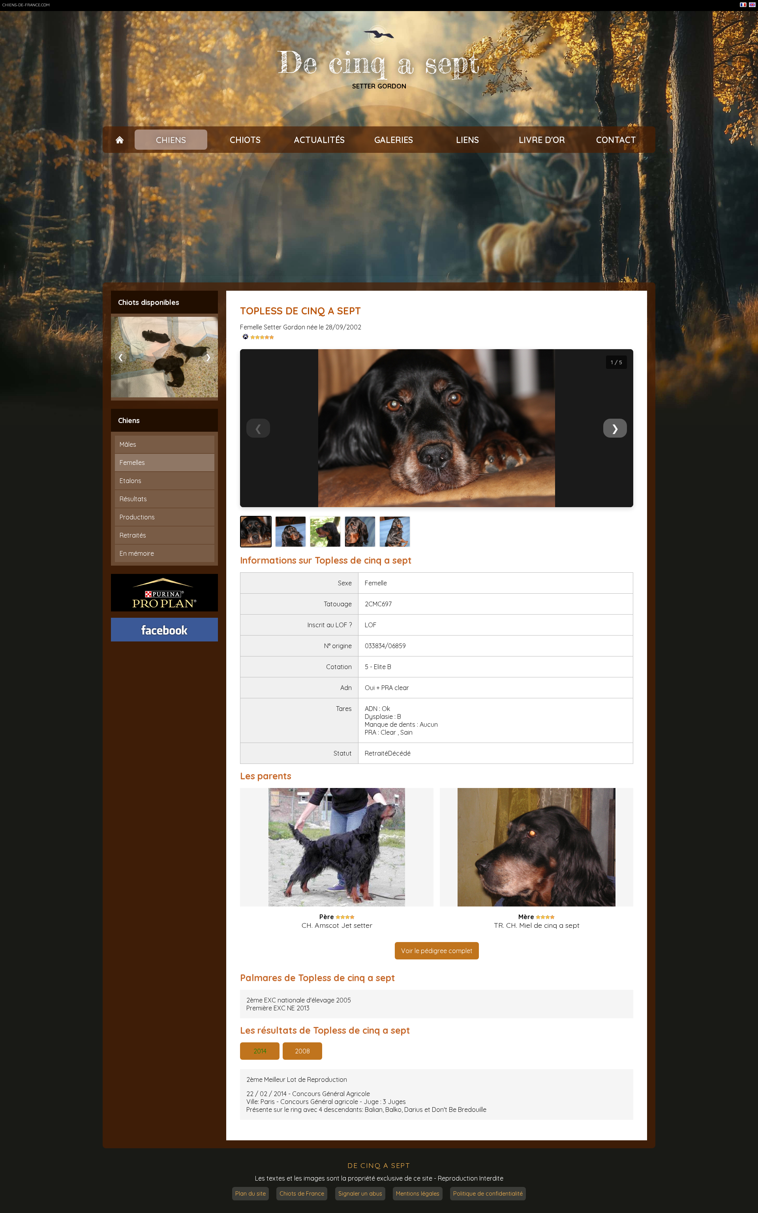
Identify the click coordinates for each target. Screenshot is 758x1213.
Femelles (132, 462)
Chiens (171, 140)
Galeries (393, 140)
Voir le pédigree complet (437, 951)
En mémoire (137, 553)
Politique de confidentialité (488, 1193)
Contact (616, 140)
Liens (467, 140)
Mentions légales (417, 1193)
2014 (259, 1051)
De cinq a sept (379, 62)
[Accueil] (119, 140)
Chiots (245, 140)
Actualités (319, 140)
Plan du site (250, 1193)
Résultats (133, 499)
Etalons (130, 481)
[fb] (164, 629)
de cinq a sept (378, 1165)
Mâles (128, 444)
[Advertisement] (379, 217)
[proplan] (164, 592)
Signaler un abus (360, 1193)
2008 (302, 1051)
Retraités (133, 535)
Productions (137, 517)
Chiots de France (302, 1193)
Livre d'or (542, 140)
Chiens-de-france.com (26, 5)
